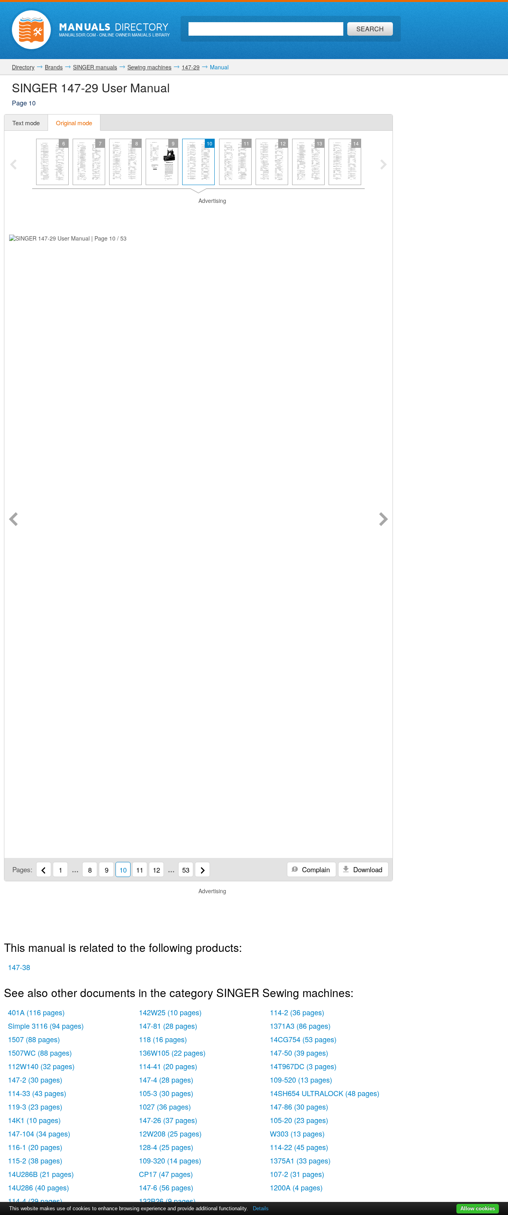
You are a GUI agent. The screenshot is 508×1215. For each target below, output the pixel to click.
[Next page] (384, 520)
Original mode (74, 122)
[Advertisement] (198, 215)
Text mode (26, 122)
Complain (315, 869)
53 (185, 870)
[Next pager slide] (384, 165)
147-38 (19, 967)
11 (139, 870)
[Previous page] (13, 520)
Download (366, 869)
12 (156, 870)
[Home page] (31, 30)
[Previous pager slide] (13, 165)
